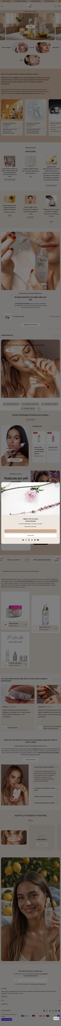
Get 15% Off (30, 535)
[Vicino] (57, 485)
